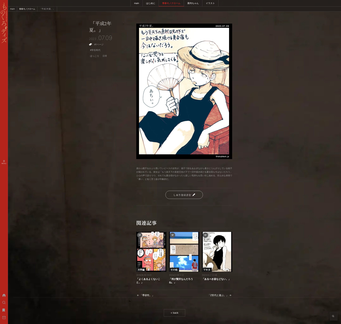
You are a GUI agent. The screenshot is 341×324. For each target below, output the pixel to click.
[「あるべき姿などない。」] (217, 252)
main (136, 3)
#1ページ (98, 44)
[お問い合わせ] (3, 317)
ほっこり (94, 56)
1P (140, 235)
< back (174, 312)
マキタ (206, 269)
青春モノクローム (171, 3)
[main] (3, 295)
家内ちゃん (193, 3)
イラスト (210, 3)
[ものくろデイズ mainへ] (4, 23)
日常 (105, 56)
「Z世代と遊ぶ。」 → (219, 295)
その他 (173, 269)
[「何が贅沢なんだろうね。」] (184, 252)
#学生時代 (95, 50)
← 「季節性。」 (145, 295)
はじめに (150, 3)
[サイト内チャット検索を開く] (333, 316)
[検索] (3, 302)
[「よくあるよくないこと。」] (151, 252)
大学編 (141, 269)
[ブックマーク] (3, 310)
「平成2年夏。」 (100, 26)
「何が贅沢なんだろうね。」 (181, 281)
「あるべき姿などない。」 (216, 279)
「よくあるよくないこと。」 (148, 281)
